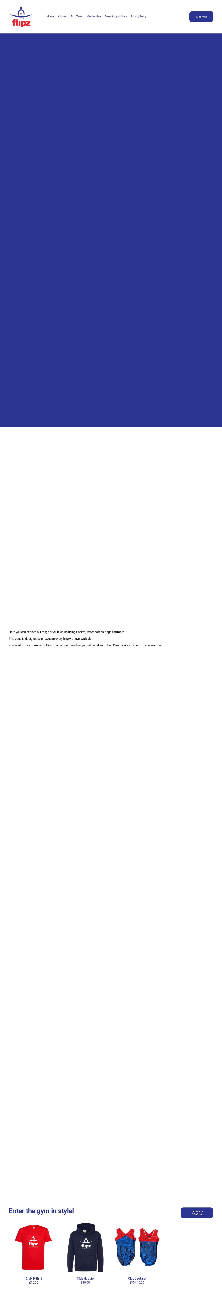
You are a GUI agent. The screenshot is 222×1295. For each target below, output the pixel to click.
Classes (62, 16)
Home (50, 16)
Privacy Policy (138, 16)
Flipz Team (76, 16)
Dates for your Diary (116, 16)
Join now (201, 16)
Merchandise (94, 16)
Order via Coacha (197, 1212)
